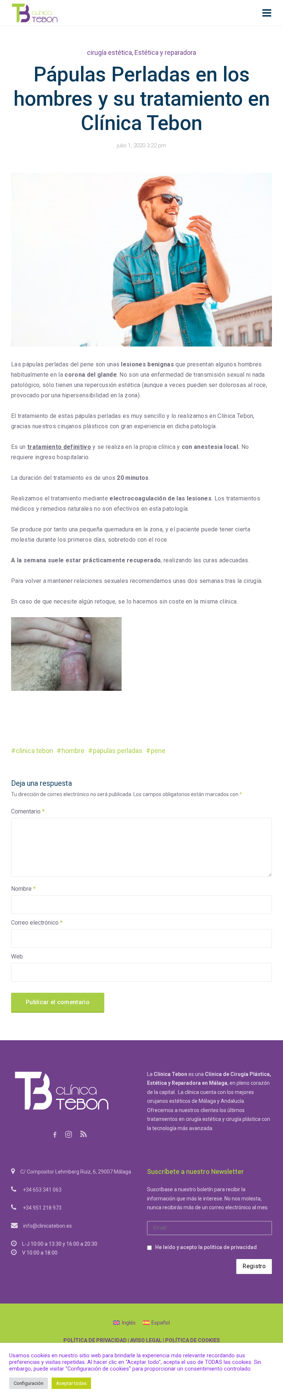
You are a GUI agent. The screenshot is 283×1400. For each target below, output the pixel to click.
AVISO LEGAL (146, 1340)
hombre (73, 750)
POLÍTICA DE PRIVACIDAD (95, 1340)
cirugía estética (109, 52)
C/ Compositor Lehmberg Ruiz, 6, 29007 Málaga (75, 1172)
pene (158, 750)
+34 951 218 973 (42, 1208)
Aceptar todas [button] (71, 1383)
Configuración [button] (28, 1383)
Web (17, 956)
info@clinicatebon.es (47, 1226)
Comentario (28, 811)
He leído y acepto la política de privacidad (206, 1247)
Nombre (23, 888)
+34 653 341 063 (42, 1190)
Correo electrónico (37, 922)
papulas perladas (117, 750)
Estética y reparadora (165, 52)
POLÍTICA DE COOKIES (192, 1340)
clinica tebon (34, 750)
